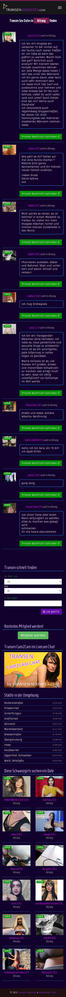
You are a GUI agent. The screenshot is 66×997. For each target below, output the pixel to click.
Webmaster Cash (47, 992)
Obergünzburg (33, 739)
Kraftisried (33, 718)
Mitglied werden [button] (33, 635)
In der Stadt (10, 598)
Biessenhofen (33, 734)
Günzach (33, 723)
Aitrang (52, 35)
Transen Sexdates (27, 992)
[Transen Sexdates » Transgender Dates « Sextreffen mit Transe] (24, 7)
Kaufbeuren (33, 750)
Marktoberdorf (33, 729)
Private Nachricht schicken (40, 136)
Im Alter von (10, 576)
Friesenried (33, 708)
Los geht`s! (52, 611)
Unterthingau (33, 713)
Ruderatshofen (33, 702)
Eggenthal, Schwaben (33, 755)
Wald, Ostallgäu (33, 760)
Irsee (33, 744)
